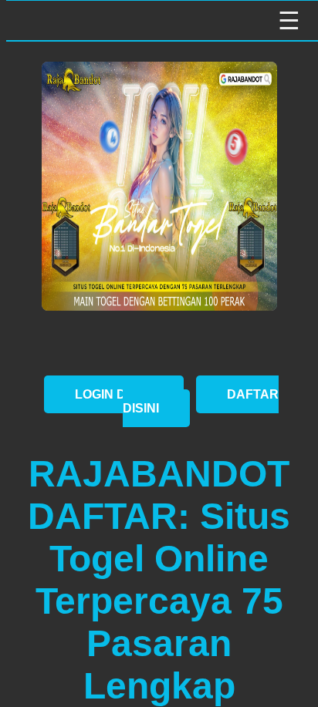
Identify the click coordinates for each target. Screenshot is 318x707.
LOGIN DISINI (114, 394)
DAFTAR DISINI (201, 401)
